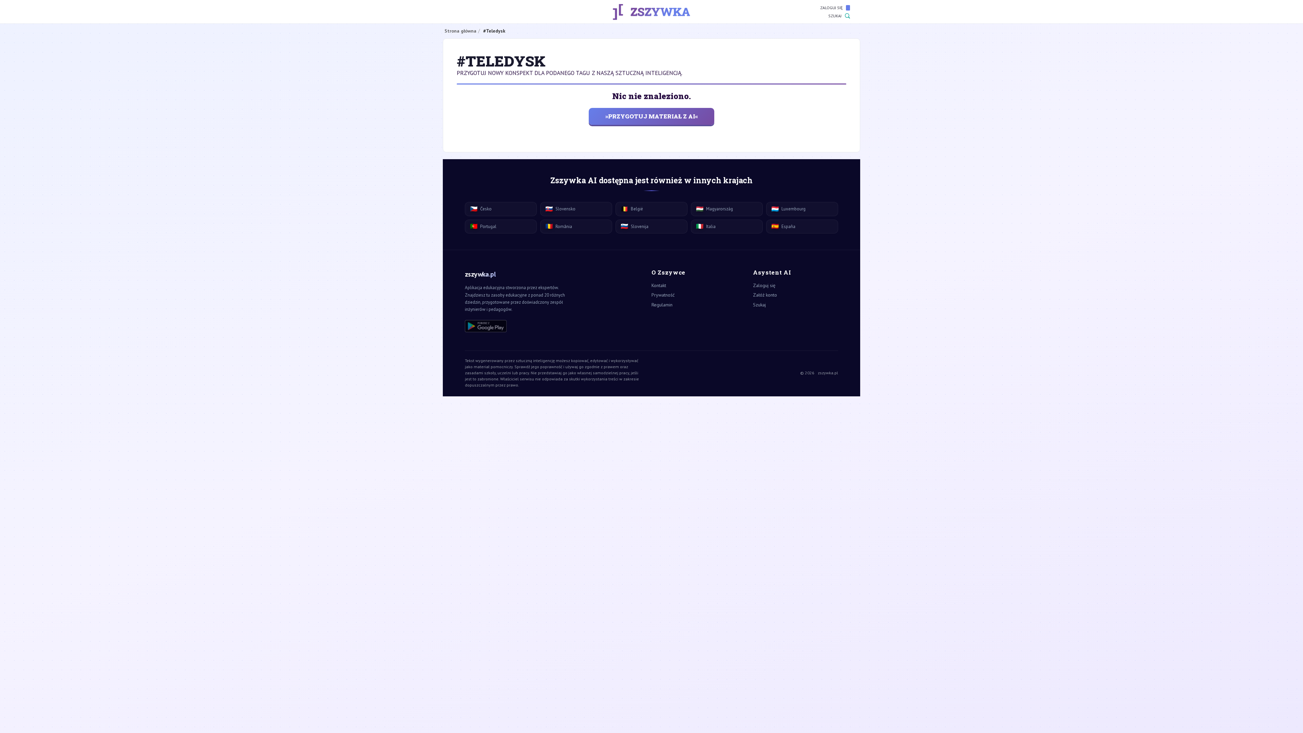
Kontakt (659, 285)
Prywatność (663, 295)
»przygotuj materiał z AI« (651, 116)
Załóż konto (765, 295)
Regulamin (662, 305)
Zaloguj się (831, 7)
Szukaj (835, 15)
